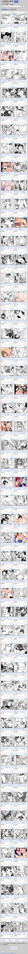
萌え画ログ (5, 9)
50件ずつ (11, 940)
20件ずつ (4, 940)
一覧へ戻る (24, 940)
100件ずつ (17, 940)
